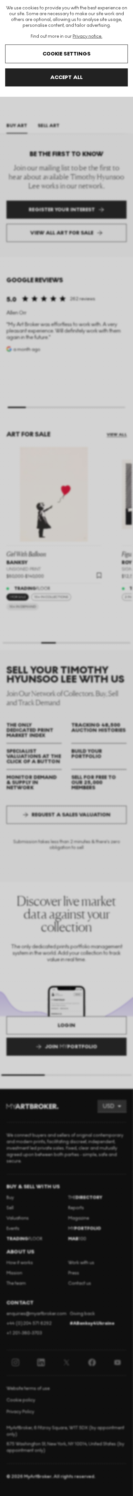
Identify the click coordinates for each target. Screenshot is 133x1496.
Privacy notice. (87, 36)
